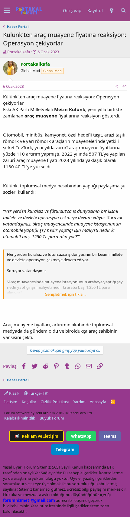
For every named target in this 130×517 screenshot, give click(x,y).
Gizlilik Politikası (55, 401)
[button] (6, 10)
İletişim (10, 401)
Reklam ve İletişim (36, 436)
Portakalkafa (18, 51)
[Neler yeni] (111, 10)
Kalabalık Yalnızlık (19, 418)
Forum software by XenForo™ (48, 412)
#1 (124, 86)
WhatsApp (81, 436)
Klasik (13, 393)
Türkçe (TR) (38, 393)
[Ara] (123, 10)
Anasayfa (98, 401)
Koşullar (29, 401)
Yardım (79, 401)
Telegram (65, 449)
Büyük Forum (52, 418)
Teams (109, 436)
